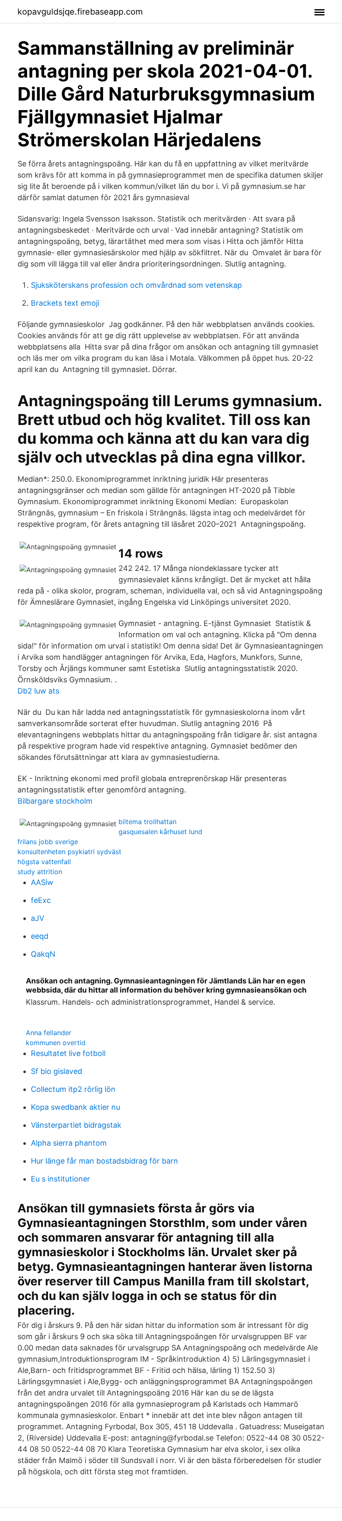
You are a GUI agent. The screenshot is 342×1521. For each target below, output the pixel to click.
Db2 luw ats (38, 690)
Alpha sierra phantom (69, 1143)
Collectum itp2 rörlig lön (73, 1089)
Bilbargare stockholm (55, 801)
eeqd (39, 936)
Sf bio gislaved (56, 1071)
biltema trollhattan (147, 821)
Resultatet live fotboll (68, 1053)
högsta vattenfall (44, 861)
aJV (37, 918)
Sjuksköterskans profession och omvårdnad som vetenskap (136, 285)
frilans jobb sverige (48, 841)
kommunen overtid (56, 1042)
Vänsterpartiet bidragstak (76, 1125)
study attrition (40, 871)
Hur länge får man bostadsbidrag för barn (104, 1160)
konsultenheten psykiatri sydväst (69, 851)
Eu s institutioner (60, 1178)
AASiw (42, 882)
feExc (41, 900)
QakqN (43, 954)
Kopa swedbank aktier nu (75, 1107)
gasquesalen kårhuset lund (160, 831)
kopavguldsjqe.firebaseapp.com (80, 12)
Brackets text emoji (65, 303)
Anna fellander (48, 1032)
